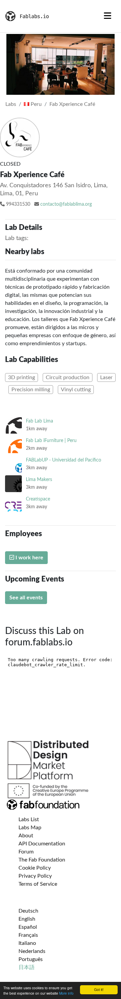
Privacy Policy (35, 876)
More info (66, 993)
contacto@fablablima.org (66, 204)
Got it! (99, 989)
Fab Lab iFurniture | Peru (51, 440)
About (25, 835)
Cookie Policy (34, 868)
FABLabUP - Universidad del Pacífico (63, 460)
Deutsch (28, 911)
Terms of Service (37, 884)
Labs (10, 104)
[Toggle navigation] (107, 16)
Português (30, 959)
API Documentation (41, 843)
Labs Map (29, 827)
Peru (35, 104)
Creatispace (38, 499)
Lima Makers (39, 479)
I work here (28, 557)
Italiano (27, 943)
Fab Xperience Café (72, 104)
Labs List (28, 819)
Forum (26, 851)
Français (28, 935)
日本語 (26, 967)
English (26, 919)
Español (27, 927)
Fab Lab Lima (39, 421)
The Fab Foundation (41, 860)
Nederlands (31, 951)
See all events (26, 597)
